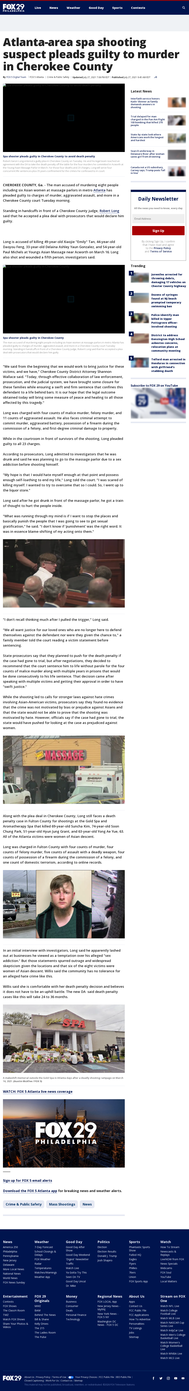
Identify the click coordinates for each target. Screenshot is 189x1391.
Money (71, 1296)
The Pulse (40, 1337)
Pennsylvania (10, 1256)
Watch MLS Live (170, 1358)
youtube (176, 1378)
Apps (132, 1301)
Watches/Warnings (46, 1272)
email (183, 1378)
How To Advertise (139, 1319)
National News (12, 1273)
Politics (103, 1242)
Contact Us (135, 1306)
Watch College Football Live (169, 1312)
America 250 (10, 1247)
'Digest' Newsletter (77, 1259)
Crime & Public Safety (58, 77)
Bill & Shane (42, 1319)
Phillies (133, 1268)
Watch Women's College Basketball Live (171, 1346)
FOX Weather (42, 1259)
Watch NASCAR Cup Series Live (172, 1324)
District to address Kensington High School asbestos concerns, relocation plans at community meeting (168, 342)
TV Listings (135, 1328)
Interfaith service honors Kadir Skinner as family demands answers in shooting (145, 103)
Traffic (70, 1263)
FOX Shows (10, 1306)
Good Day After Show (75, 1248)
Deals (69, 1310)
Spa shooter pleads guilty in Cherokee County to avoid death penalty (49, 156)
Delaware (8, 1264)
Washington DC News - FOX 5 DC (107, 1323)
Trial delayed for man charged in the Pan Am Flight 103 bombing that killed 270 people (148, 121)
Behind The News (45, 1315)
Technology (73, 1319)
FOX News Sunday (14, 1282)
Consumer (72, 1306)
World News (10, 1278)
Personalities (136, 1323)
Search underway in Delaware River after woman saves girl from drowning (147, 153)
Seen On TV (73, 1277)
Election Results (106, 1251)
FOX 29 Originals (42, 1298)
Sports (134, 1242)
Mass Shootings (62, 1204)
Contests (8, 1301)
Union (132, 1277)
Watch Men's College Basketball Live (172, 1336)
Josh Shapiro (104, 1260)
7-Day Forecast (44, 1247)
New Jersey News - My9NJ (108, 1307)
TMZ (6, 1315)
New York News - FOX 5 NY (107, 1315)
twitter (161, 1378)
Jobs (131, 1332)
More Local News (13, 1269)
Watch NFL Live (169, 1306)
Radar (38, 1263)
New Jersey (9, 1260)
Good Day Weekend (78, 1255)
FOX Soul (165, 1272)
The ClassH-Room (14, 1310)
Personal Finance (76, 1315)
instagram (168, 1378)
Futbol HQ (135, 1255)
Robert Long (109, 211)
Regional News (109, 1296)
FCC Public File (137, 1310)
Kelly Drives (41, 1323)
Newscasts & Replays (168, 1253)
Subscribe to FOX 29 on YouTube (154, 386)
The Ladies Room (45, 1332)
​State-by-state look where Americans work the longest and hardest (147, 137)
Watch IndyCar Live (171, 1330)
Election (102, 1247)
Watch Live (72, 1268)
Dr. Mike (71, 1285)
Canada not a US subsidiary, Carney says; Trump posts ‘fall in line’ (148, 170)
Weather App (42, 1277)
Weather (42, 1242)
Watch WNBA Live (171, 1353)
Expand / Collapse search (184, 7)
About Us (136, 1296)
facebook (154, 1378)
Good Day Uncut (76, 1281)
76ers (132, 1272)
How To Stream (169, 1247)
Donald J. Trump (107, 1256)
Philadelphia (10, 1251)
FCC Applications (139, 1315)
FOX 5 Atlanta (37, 77)
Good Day (74, 1242)
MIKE (38, 1306)
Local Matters (168, 1281)
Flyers (132, 1263)
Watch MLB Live (170, 1318)
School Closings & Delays (45, 1253)
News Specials (169, 1263)
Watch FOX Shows (14, 1319)
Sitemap (134, 1337)
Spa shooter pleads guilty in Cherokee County (33, 338)
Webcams (166, 1268)
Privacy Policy (162, 248)
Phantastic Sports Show (139, 1248)
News (87, 1204)
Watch (165, 1242)
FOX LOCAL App (107, 1301)
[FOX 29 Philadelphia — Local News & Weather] (15, 7)
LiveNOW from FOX (172, 1259)
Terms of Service (161, 251)
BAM (37, 1310)
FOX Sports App (138, 1281)
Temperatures (43, 1268)
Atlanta (99, 190)
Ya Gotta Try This (76, 1272)
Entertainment (15, 1296)
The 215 (39, 1328)
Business (71, 1301)
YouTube (165, 1277)
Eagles (133, 1259)
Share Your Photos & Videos (15, 1325)
